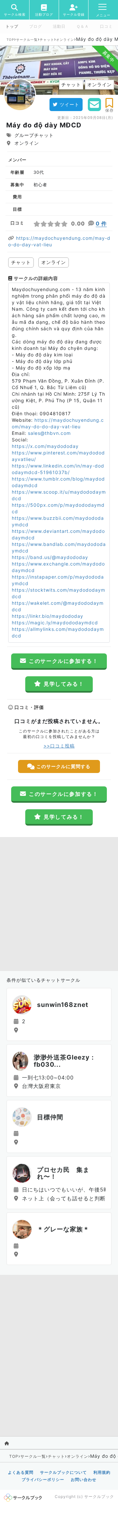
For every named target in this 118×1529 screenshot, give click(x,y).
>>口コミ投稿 (59, 745)
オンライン (65, 39)
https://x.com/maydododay (45, 446)
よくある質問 (20, 1472)
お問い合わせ (83, 1479)
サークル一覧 (27, 39)
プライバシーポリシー (43, 1479)
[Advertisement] (59, 902)
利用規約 (101, 1472)
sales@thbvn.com (49, 433)
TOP (10, 39)
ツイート (69, 104)
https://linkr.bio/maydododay (47, 616)
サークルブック (99, 1496)
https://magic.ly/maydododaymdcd (55, 622)
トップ (12, 26)
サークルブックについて (63, 1472)
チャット (47, 39)
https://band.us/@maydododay (50, 557)
